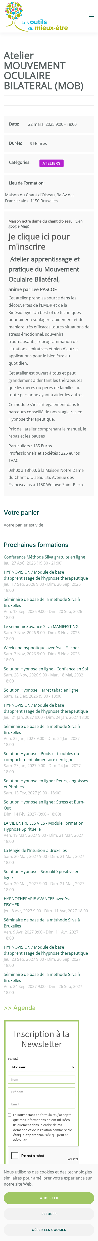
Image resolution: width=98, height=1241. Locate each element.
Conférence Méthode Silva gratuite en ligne (44, 557)
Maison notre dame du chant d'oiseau (41, 221)
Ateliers (51, 163)
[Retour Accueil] (36, 16)
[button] (91, 16)
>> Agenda (20, 1007)
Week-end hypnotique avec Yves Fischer (41, 647)
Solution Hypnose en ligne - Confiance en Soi (46, 669)
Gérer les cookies (49, 1230)
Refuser (49, 1214)
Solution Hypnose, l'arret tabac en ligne (41, 690)
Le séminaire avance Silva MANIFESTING (41, 626)
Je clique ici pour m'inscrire (39, 241)
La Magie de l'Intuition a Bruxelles (35, 850)
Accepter (49, 1198)
